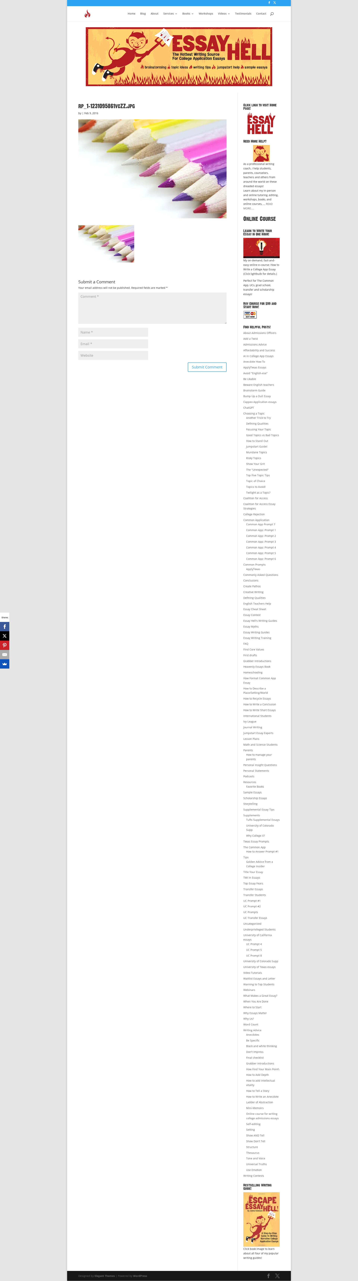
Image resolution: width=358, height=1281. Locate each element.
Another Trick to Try (258, 418)
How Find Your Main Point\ (262, 1069)
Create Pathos (252, 586)
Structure (252, 1147)
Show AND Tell (255, 1135)
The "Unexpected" (257, 469)
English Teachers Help (257, 603)
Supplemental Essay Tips (258, 809)
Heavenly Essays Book (256, 666)
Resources (249, 782)
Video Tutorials (252, 973)
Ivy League (249, 721)
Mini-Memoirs (255, 1108)
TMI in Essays (251, 877)
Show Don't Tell (255, 1141)
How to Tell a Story (257, 1091)
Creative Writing (253, 592)
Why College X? (255, 835)
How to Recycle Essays (257, 698)
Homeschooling (253, 672)
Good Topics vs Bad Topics (262, 435)
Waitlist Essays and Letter (259, 978)
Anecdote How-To (254, 361)
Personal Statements (256, 770)
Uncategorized (252, 923)
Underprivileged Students (259, 929)
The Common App (254, 847)
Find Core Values (253, 649)
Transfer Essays (253, 889)
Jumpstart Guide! (256, 446)
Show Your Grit (255, 464)
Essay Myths (251, 626)
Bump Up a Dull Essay (257, 396)
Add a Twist (250, 338)
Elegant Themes (105, 1276)
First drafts (250, 655)
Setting (250, 1129)
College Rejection (254, 514)
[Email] (4, 654)
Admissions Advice (255, 344)
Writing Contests (253, 1175)
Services (168, 13)
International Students (257, 716)
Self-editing (253, 1124)
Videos (222, 13)
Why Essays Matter (255, 1013)
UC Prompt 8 (254, 955)
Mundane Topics (256, 452)
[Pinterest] (4, 645)
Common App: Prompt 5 (261, 553)
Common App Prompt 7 (260, 524)
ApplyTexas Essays (254, 367)
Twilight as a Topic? (258, 492)
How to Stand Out (257, 441)
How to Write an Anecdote (262, 1096)
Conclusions (250, 580)
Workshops (206, 13)
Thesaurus (252, 1153)
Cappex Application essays (260, 402)
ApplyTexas (253, 569)
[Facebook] (4, 626)
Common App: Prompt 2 (261, 536)
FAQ (245, 643)
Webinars (249, 990)
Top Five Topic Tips (258, 475)
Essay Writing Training (257, 638)
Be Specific (253, 1040)
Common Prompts (254, 564)
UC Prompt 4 (254, 944)
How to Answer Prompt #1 (262, 851)
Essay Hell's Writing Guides (260, 620)
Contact (261, 13)
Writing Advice (252, 1030)
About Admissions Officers (259, 333)
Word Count (250, 1024)
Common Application (256, 520)
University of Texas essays (259, 967)
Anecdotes (252, 1034)
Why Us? (248, 1018)
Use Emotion (254, 1170)
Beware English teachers (258, 385)
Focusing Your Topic (258, 429)
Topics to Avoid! (256, 487)
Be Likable (249, 379)
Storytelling (250, 803)
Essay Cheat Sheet (254, 609)
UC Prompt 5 (254, 950)
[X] (4, 636)
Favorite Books (255, 786)
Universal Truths (256, 1164)
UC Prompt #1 (252, 901)
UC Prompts (250, 912)
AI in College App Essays (258, 356)
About (154, 13)
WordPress (140, 1276)
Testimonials (243, 13)
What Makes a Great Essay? (260, 995)
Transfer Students (254, 895)
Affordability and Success (259, 350)
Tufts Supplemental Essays (263, 820)
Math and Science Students (260, 744)
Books (186, 13)
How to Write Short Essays (259, 710)
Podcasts (248, 776)
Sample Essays (252, 792)
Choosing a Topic (254, 413)
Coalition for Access (255, 498)
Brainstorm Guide (254, 390)
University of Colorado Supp (260, 961)
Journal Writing (252, 727)
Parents (248, 750)
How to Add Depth (257, 1075)
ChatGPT (248, 407)
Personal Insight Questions (260, 765)
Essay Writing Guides (256, 632)
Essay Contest (251, 615)
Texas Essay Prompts (256, 841)
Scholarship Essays (255, 798)
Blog (143, 13)
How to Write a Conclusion (259, 704)
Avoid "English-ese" (255, 373)
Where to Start (252, 1007)
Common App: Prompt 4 (261, 547)
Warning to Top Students (258, 984)
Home (131, 13)
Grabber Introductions (257, 661)
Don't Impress (254, 1052)
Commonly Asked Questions (260, 575)
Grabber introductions (260, 1063)
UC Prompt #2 (252, 906)
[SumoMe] (4, 664)
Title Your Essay (253, 872)
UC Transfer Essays (255, 918)
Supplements (251, 815)
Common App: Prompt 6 (261, 559)
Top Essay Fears (253, 883)
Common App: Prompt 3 (261, 541)
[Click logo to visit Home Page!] (261, 123)
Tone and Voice (255, 1158)
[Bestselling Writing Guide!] (261, 1219)
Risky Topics (253, 458)
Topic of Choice (255, 481)
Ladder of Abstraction (259, 1102)
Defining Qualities (257, 423)
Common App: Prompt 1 (261, 530)
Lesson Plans (251, 739)
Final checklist (255, 1057)
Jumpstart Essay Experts (258, 733)
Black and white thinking (261, 1046)
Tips (246, 857)
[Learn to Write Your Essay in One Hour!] (261, 248)
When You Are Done (255, 1001)
